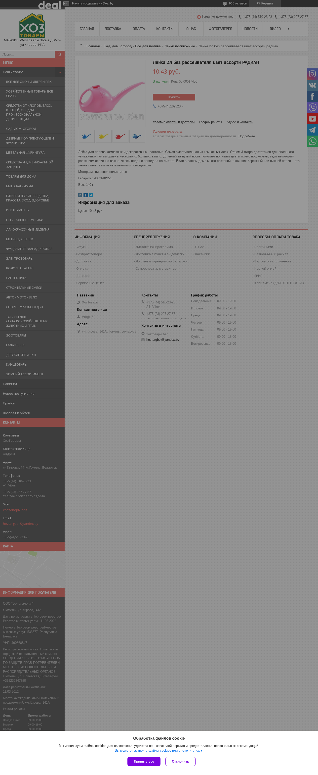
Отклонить (180, 761)
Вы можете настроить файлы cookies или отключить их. (157, 750)
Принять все (144, 761)
